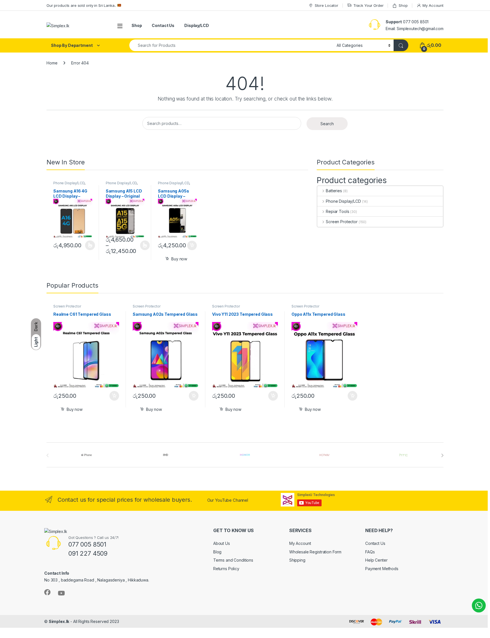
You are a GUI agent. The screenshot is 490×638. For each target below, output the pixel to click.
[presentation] (442, 455)
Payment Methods (381, 568)
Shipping (297, 560)
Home (52, 62)
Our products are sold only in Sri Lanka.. (82, 5)
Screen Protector (342, 221)
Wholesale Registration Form (315, 551)
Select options (88, 245)
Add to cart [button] (192, 245)
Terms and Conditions (233, 560)
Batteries (334, 190)
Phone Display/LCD (69, 183)
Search (327, 123)
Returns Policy (226, 568)
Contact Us (163, 25)
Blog (217, 551)
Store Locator (326, 5)
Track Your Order (368, 5)
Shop (403, 5)
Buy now (179, 258)
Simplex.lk (59, 621)
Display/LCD (196, 25)
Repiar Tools (337, 211)
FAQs (370, 551)
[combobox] (231, 45)
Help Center (376, 560)
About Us (221, 543)
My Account (433, 5)
